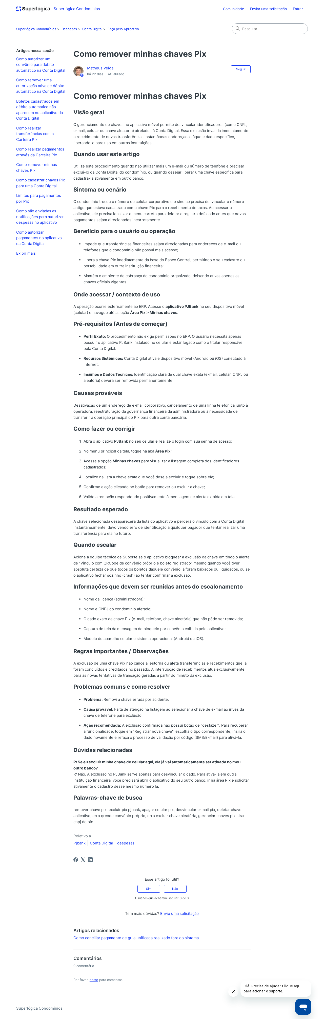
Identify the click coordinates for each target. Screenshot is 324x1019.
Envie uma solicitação (179, 913)
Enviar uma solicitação (268, 9)
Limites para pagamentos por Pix (38, 198)
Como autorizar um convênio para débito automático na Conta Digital (40, 64)
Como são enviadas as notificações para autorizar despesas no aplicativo (40, 217)
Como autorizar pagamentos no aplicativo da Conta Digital (39, 238)
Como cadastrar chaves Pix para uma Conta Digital (40, 183)
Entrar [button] (298, 9)
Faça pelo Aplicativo (123, 29)
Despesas (69, 29)
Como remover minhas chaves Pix (36, 167)
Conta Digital (92, 29)
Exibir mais (26, 253)
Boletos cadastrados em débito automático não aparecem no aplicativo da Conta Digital (39, 110)
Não (175, 889)
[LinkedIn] (90, 859)
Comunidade (233, 9)
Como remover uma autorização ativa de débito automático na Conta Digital (40, 86)
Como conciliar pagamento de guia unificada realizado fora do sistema (136, 937)
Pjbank (79, 843)
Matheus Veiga (100, 68)
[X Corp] (83, 859)
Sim (148, 889)
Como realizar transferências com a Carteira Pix (35, 134)
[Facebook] (75, 859)
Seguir (240, 69)
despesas (125, 843)
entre (94, 980)
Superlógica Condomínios (36, 29)
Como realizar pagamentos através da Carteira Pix (40, 152)
